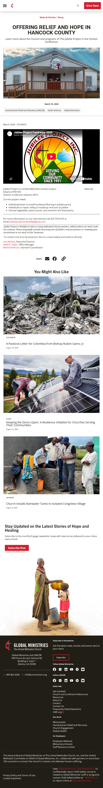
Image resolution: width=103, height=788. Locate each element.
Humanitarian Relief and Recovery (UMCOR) (25, 110)
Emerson (14, 247)
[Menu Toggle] (5, 6)
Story (60, 17)
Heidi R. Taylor (10, 244)
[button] (77, 6)
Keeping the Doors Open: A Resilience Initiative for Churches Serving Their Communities (50, 423)
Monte (6, 247)
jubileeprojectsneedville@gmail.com (27, 221)
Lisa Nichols (9, 241)
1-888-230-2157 (91, 777)
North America (54, 110)
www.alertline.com (81, 780)
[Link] (63, 258)
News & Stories (48, 17)
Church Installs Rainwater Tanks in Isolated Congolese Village (46, 504)
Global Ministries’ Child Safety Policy (76, 768)
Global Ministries (72, 110)
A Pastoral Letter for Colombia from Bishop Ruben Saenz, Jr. (45, 344)
